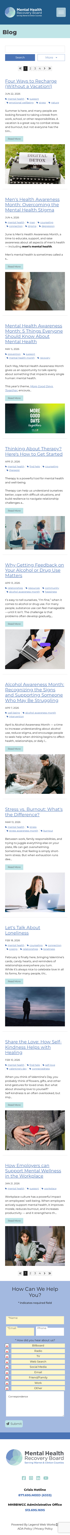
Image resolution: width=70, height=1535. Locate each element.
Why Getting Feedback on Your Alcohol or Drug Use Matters (34, 570)
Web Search (38, 1361)
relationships (15, 588)
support (34, 98)
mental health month (22, 357)
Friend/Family (38, 1377)
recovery (45, 357)
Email (38, 1372)
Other (38, 1388)
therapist (14, 470)
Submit (16, 1424)
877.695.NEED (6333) (35, 1495)
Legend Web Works (42, 1524)
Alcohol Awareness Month (24, 591)
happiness (51, 591)
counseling (46, 222)
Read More (14, 138)
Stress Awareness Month (23, 830)
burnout (48, 830)
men (32, 222)
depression (48, 226)
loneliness (49, 949)
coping (13, 949)
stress (42, 102)
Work (38, 1383)
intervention (16, 716)
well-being (14, 712)
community (52, 588)
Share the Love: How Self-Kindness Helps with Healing (33, 1047)
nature (55, 102)
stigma (32, 226)
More (49, 57)
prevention (14, 354)
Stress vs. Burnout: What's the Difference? (34, 812)
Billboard (38, 1345)
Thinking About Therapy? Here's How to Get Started (34, 451)
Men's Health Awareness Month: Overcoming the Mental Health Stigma (32, 205)
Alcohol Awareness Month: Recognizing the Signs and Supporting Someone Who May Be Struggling (34, 692)
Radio (38, 1351)
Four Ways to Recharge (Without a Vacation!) (31, 83)
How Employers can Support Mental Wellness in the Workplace (33, 1171)
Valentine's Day (18, 1068)
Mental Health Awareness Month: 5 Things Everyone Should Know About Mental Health (34, 333)
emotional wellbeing (21, 102)
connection (16, 226)
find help (35, 466)
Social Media (38, 1366)
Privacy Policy (43, 1528)
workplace (50, 1188)
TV (38, 1356)
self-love (50, 1064)
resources (34, 588)
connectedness (41, 1068)
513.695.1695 (35, 1510)
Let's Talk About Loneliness (22, 930)
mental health (16, 98)
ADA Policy (25, 1528)
